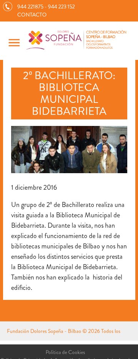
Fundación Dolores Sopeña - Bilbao (44, 331)
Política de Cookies (65, 352)
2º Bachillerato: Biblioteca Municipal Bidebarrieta (69, 93)
